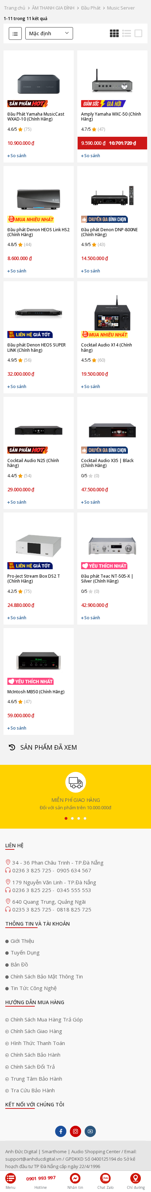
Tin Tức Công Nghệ (34, 987)
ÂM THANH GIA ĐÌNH (53, 8)
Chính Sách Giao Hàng (36, 1030)
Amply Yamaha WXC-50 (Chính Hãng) (111, 117)
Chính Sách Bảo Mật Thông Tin (47, 976)
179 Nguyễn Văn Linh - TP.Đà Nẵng (54, 882)
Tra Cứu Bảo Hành (33, 1090)
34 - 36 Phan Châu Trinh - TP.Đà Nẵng (58, 862)
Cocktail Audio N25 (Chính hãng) (33, 463)
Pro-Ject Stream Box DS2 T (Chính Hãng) (33, 579)
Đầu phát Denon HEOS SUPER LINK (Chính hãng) (36, 348)
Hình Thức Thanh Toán (38, 1042)
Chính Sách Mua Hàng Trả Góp (47, 1019)
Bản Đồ (19, 964)
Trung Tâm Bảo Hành (36, 1078)
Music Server (121, 8)
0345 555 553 (74, 889)
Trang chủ (14, 8)
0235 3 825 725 (32, 909)
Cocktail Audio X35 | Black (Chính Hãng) (107, 463)
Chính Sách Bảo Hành (35, 1054)
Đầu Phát (90, 8)
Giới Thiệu (22, 940)
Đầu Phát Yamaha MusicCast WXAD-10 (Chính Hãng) (35, 117)
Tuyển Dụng (25, 952)
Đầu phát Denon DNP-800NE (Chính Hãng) (109, 232)
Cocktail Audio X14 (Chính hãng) (106, 348)
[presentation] (66, 818)
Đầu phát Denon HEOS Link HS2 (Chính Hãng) (38, 232)
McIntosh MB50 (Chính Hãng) (36, 691)
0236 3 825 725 (32, 870)
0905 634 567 (74, 870)
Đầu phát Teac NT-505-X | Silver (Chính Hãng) (107, 579)
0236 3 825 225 (32, 889)
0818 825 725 (74, 909)
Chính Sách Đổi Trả (33, 1066)
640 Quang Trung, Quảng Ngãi (49, 901)
